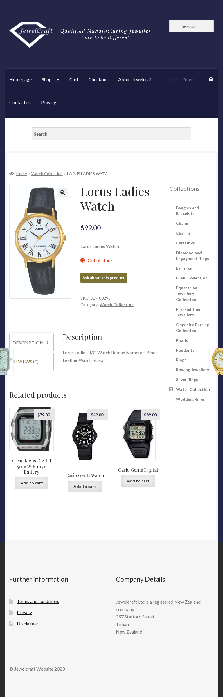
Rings (181, 359)
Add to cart (31, 482)
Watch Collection (47, 173)
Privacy (48, 102)
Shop (47, 79)
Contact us (20, 102)
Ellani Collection (192, 277)
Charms (183, 232)
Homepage (20, 79)
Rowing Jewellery (192, 369)
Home (21, 173)
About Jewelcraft (135, 79)
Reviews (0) (25, 361)
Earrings (184, 268)
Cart (73, 79)
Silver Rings (187, 379)
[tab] (31, 342)
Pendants (185, 350)
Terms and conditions (38, 601)
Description (28, 342)
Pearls (182, 340)
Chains (182, 223)
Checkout (98, 79)
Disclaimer (27, 623)
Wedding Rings (190, 399)
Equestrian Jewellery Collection (186, 293)
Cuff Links (185, 242)
